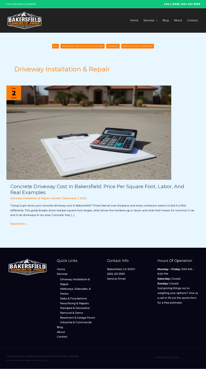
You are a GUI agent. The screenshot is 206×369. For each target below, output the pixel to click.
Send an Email (116, 278)
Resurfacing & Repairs (138, 46)
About (61, 332)
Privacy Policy (162, 357)
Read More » (18, 224)
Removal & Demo (71, 312)
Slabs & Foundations (73, 298)
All (55, 46)
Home (61, 269)
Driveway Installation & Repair (82, 46)
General (113, 46)
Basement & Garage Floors (77, 317)
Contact (62, 336)
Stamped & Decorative (75, 308)
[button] (155, 20)
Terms (175, 357)
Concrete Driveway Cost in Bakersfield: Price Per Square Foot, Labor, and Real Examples (97, 189)
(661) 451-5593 (116, 273)
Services (62, 273)
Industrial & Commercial (76, 322)
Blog (60, 327)
